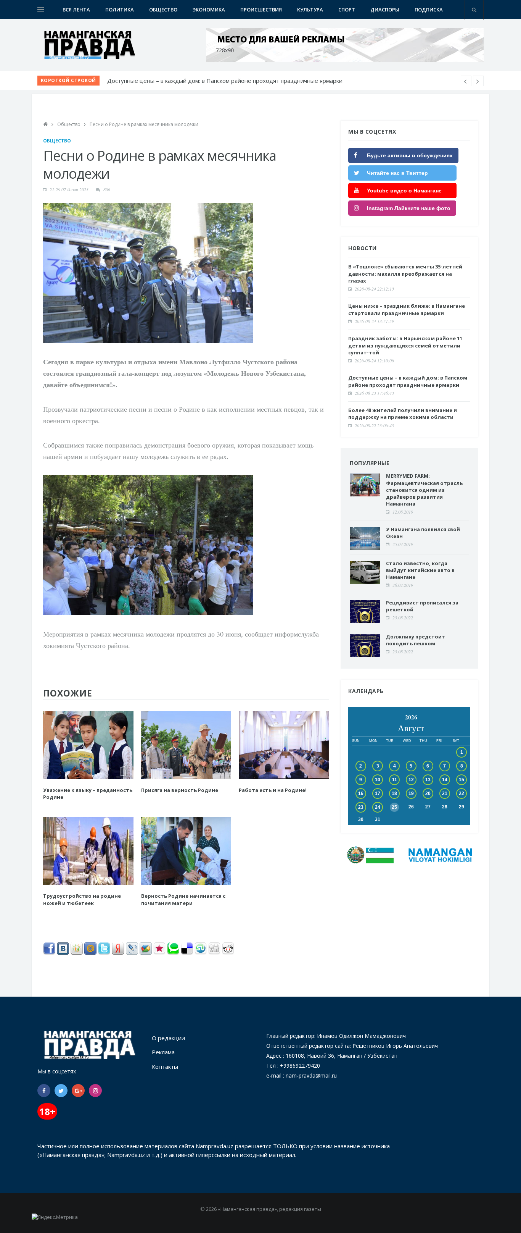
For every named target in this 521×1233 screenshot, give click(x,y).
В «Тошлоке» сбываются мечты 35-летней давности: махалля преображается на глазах (227, 80)
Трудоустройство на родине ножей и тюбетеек (82, 899)
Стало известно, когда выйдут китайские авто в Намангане (420, 570)
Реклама (163, 1052)
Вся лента (76, 9)
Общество (163, 9)
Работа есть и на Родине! (273, 790)
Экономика (209, 9)
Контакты (165, 1066)
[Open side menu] (40, 9)
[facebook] (43, 1090)
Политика (119, 9)
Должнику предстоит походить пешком (415, 640)
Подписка (429, 9)
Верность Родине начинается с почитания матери (183, 899)
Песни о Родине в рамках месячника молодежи (144, 124)
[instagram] (95, 1090)
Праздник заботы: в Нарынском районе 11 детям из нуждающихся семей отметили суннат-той (405, 345)
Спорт (346, 9)
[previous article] (478, 81)
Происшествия (261, 9)
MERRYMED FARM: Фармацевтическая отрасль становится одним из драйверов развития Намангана (424, 489)
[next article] (466, 81)
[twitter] (61, 1090)
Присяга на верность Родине (179, 790)
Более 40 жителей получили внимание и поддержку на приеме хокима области (402, 413)
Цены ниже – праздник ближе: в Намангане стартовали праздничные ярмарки (406, 309)
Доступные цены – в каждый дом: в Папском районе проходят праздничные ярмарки (407, 381)
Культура (310, 9)
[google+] (78, 1090)
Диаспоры (384, 9)
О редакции (168, 1038)
